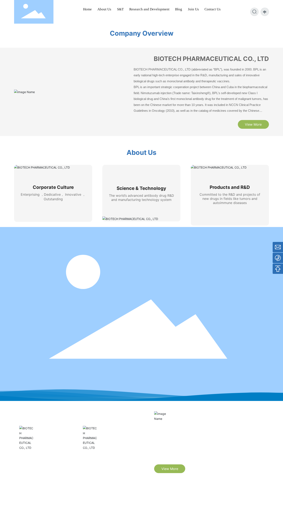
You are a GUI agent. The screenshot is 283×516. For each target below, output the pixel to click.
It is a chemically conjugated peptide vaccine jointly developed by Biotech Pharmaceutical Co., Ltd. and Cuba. (109, 471)
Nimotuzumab (33, 456)
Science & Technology (141, 188)
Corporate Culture (53, 187)
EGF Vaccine (95, 456)
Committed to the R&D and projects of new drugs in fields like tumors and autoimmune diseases (230, 198)
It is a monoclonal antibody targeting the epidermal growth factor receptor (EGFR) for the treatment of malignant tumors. (45, 471)
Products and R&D (230, 187)
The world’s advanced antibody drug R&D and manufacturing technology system (141, 197)
